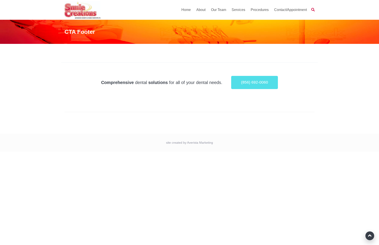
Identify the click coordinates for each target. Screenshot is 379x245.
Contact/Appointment (290, 10)
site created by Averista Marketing (189, 142)
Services (238, 10)
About (201, 10)
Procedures (260, 10)
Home (186, 10)
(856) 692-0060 (254, 82)
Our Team (218, 10)
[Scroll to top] (369, 235)
